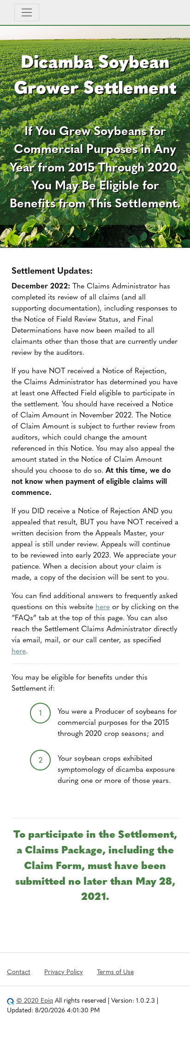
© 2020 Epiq (34, 1000)
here (102, 606)
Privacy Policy (63, 971)
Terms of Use (115, 971)
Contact (18, 971)
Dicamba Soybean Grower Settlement (95, 73)
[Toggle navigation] (26, 12)
